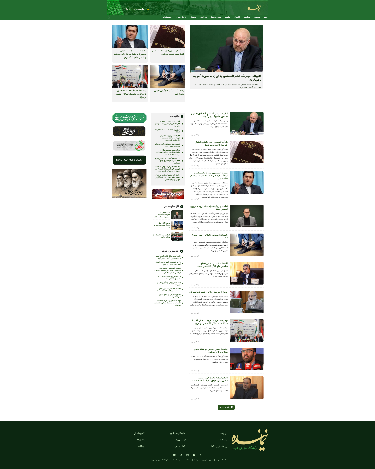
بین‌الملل (203, 17)
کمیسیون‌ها (180, 440)
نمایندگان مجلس (178, 433)
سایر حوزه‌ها (216, 17)
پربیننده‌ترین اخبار (219, 446)
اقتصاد (237, 17)
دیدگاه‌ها (141, 446)
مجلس (257, 17)
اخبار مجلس (180, 446)
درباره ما (223, 433)
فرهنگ (193, 17)
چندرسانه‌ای (167, 17)
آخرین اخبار (139, 433)
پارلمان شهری (181, 17)
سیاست (247, 17)
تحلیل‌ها (141, 440)
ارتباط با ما (222, 440)
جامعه (227, 17)
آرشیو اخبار (224, 407)
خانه (266, 17)
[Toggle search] (109, 18)
